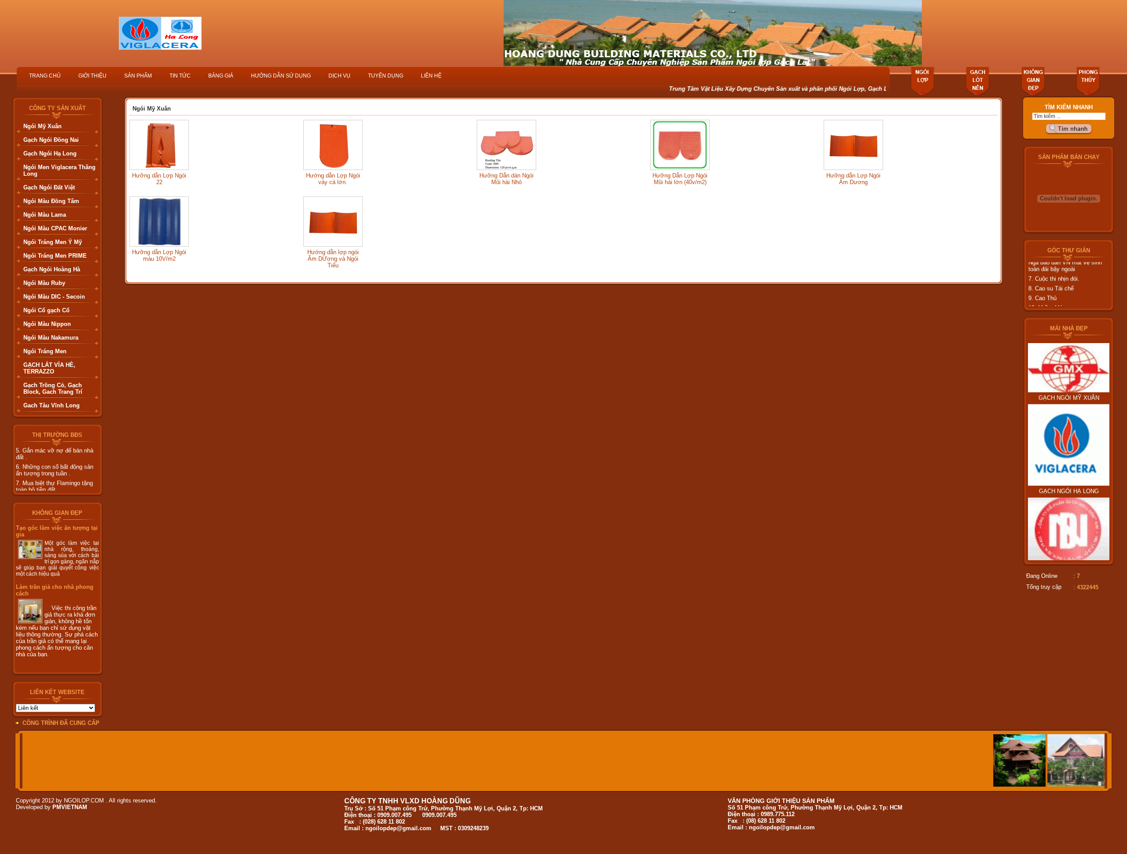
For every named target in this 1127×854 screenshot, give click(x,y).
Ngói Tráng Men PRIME (55, 255)
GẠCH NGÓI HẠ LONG (1069, 469)
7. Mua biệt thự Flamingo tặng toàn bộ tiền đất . (54, 475)
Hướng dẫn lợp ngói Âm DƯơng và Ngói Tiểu (333, 259)
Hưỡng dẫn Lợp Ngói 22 (159, 178)
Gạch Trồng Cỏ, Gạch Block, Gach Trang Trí (52, 388)
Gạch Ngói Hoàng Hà (51, 269)
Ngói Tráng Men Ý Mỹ (52, 242)
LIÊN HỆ (431, 76)
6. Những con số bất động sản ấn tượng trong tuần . (54, 459)
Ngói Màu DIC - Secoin (54, 296)
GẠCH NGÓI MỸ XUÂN (1069, 375)
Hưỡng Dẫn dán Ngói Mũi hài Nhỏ (506, 178)
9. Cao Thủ (1042, 287)
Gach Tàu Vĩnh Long (51, 405)
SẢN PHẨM (138, 76)
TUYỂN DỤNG (385, 76)
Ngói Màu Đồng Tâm (51, 201)
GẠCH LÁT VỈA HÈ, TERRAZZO (49, 368)
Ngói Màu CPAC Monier (55, 228)
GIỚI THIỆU (92, 76)
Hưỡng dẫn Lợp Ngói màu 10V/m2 (159, 255)
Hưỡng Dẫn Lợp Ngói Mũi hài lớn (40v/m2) (679, 178)
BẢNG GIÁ (220, 76)
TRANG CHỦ (45, 76)
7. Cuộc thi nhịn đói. (1053, 267)
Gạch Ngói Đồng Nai (51, 140)
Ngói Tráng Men (44, 351)
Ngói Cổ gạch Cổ (46, 310)
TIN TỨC (180, 76)
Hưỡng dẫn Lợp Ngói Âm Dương (853, 178)
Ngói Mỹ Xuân (42, 126)
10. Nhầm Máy (1047, 296)
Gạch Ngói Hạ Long (50, 153)
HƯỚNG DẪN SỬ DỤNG (281, 76)
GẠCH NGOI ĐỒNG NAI (1069, 548)
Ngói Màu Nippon (47, 324)
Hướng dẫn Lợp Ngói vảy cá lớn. (333, 178)
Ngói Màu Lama (44, 214)
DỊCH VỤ (339, 76)
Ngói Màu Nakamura (50, 337)
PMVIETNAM (69, 807)
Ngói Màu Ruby (44, 283)
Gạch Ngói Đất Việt (49, 187)
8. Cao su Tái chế (1051, 277)
